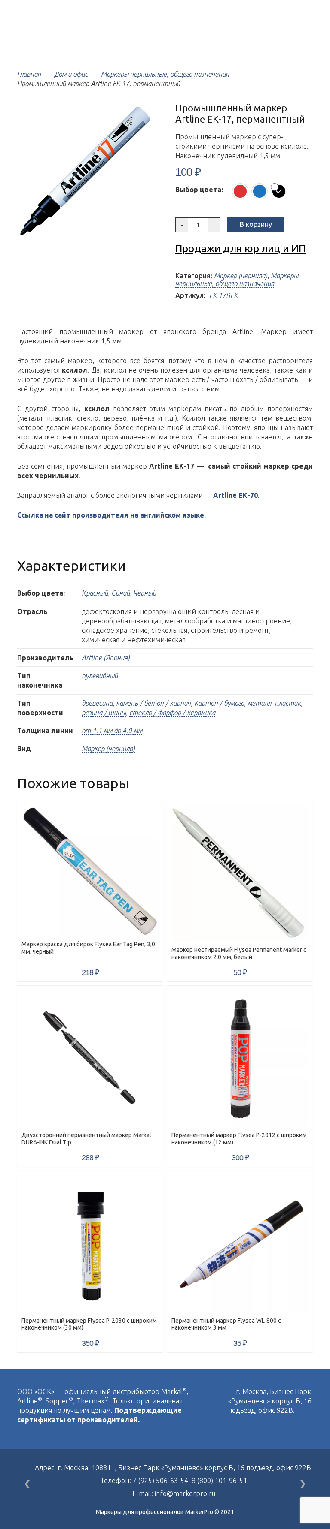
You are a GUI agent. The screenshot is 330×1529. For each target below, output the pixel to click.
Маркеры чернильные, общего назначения (165, 74)
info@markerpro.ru (185, 1493)
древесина (97, 703)
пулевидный (100, 676)
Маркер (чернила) (240, 276)
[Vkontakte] (230, 1428)
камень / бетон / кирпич (153, 703)
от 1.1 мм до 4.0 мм (112, 730)
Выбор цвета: (199, 189)
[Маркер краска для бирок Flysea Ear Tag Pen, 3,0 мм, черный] (90, 871)
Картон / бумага (219, 703)
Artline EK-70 (235, 495)
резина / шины (104, 712)
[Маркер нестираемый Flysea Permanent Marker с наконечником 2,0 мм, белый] (240, 874)
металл (259, 703)
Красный (95, 593)
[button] (141, 116)
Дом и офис (71, 74)
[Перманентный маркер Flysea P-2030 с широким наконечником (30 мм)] (90, 1243)
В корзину (256, 224)
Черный (144, 593)
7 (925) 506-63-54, (162, 1480)
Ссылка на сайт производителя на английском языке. (111, 515)
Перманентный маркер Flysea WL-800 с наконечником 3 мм (226, 1324)
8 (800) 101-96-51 (219, 1480)
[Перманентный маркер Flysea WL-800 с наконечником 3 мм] (240, 1243)
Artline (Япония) (106, 658)
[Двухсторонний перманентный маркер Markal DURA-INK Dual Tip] (90, 1058)
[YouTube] (249, 1428)
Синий (120, 593)
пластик (288, 703)
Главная (29, 74)
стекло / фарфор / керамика (172, 712)
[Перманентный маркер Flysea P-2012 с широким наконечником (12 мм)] (240, 1058)
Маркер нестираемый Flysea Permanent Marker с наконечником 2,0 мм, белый (238, 953)
